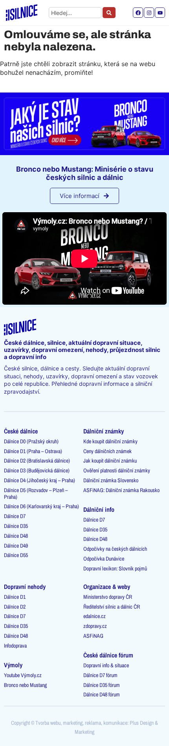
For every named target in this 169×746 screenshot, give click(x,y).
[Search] (109, 12)
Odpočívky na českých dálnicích (115, 548)
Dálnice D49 (16, 545)
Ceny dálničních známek (107, 451)
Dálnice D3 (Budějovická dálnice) (37, 470)
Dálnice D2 (15, 606)
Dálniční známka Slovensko (110, 480)
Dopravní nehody (25, 586)
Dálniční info (98, 509)
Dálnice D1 (15, 596)
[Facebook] (138, 12)
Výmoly (13, 665)
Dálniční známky (103, 431)
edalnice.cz (94, 616)
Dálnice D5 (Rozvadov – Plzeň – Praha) (36, 493)
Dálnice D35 (16, 525)
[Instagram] (149, 12)
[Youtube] (160, 12)
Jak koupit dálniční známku (110, 460)
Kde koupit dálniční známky (110, 441)
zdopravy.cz (95, 625)
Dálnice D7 (15, 516)
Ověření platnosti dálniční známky (116, 470)
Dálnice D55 (16, 555)
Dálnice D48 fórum (101, 694)
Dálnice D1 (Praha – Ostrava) (33, 451)
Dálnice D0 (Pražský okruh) (31, 441)
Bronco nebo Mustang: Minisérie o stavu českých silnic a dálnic (84, 173)
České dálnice (21, 431)
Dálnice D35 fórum (101, 685)
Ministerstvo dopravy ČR (107, 596)
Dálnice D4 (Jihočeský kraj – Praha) (39, 480)
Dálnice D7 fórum (100, 675)
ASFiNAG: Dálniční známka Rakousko (121, 490)
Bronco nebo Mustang (25, 685)
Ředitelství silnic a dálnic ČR (111, 606)
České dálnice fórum (108, 655)
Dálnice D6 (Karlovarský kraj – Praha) (41, 506)
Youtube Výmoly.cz (23, 675)
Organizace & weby (106, 586)
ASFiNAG (93, 635)
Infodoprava (15, 645)
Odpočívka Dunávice (103, 558)
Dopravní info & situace (106, 665)
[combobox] (75, 12)
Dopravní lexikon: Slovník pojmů (115, 568)
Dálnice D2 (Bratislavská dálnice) (37, 460)
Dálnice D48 (16, 535)
